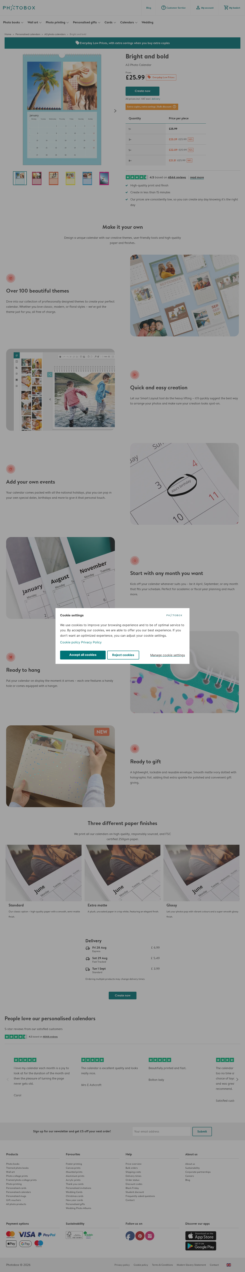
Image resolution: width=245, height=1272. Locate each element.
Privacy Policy (91, 642)
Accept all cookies (82, 655)
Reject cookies (123, 655)
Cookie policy (70, 642)
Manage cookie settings (167, 655)
